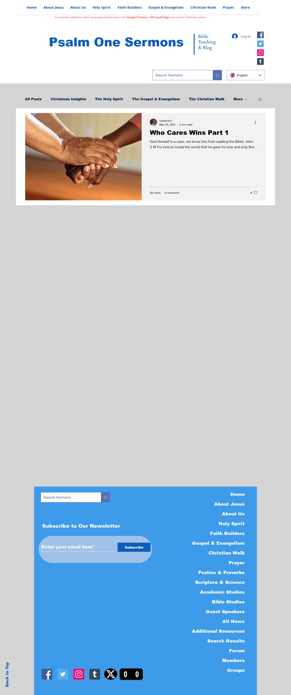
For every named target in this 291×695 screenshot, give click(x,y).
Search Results (226, 640)
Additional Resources (218, 631)
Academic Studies (222, 592)
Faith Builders (227, 533)
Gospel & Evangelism (218, 543)
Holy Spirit (231, 523)
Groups (236, 670)
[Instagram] (260, 52)
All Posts (33, 99)
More (238, 99)
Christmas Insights (68, 99)
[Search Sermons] (217, 75)
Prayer (237, 562)
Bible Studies (228, 601)
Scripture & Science (220, 582)
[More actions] (257, 122)
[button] (260, 99)
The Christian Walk (206, 99)
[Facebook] (260, 35)
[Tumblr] (260, 61)
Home (237, 494)
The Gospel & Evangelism (156, 99)
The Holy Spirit (109, 99)
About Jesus (229, 504)
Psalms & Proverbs (221, 572)
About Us (233, 513)
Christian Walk (226, 552)
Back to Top (7, 674)
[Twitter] (260, 43)
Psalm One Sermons (116, 42)
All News (233, 621)
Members (233, 660)
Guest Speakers (225, 611)
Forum (237, 650)
